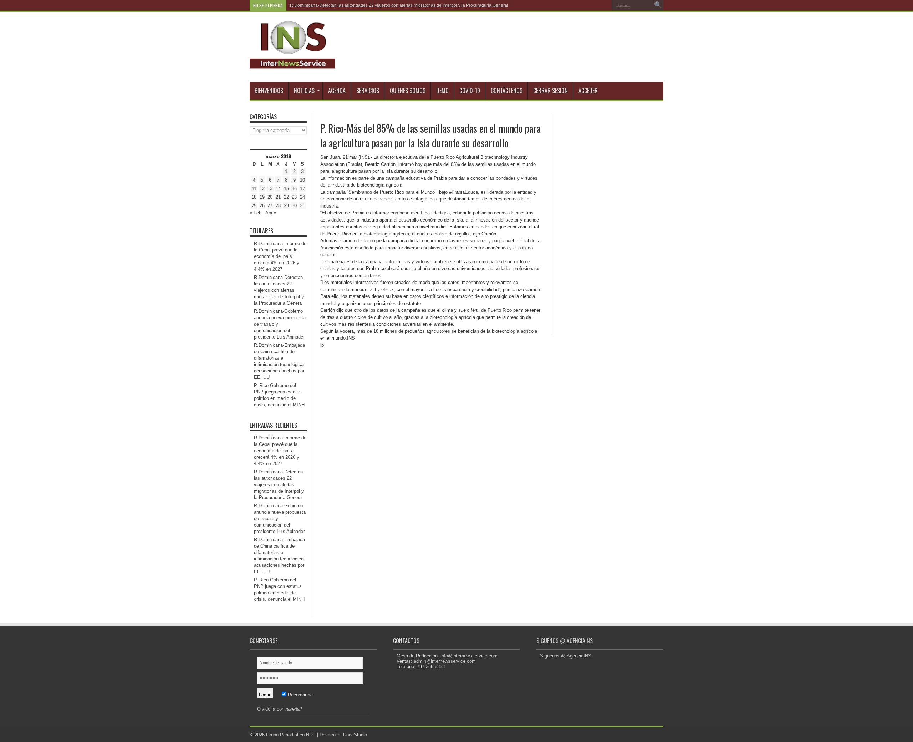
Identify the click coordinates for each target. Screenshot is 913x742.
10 (302, 180)
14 (278, 188)
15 (286, 188)
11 (254, 188)
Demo (442, 90)
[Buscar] (658, 5)
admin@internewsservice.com (445, 661)
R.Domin (298, 5)
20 (269, 197)
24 (302, 197)
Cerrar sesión (550, 90)
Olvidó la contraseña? (279, 709)
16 (294, 188)
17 (302, 188)
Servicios (367, 90)
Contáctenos (506, 90)
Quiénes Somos (407, 90)
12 (262, 188)
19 (262, 197)
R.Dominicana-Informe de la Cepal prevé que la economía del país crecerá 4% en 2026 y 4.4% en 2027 (280, 256)
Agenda (337, 90)
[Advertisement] (609, 221)
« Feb (255, 212)
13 (269, 188)
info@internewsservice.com (469, 656)
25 (253, 205)
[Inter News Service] (292, 63)
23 (294, 197)
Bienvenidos (269, 90)
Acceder (588, 90)
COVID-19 (469, 90)
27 (269, 205)
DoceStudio (355, 734)
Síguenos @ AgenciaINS (564, 640)
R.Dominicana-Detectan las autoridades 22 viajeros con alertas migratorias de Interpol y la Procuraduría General (279, 290)
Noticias (304, 90)
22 (286, 197)
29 (286, 205)
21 (278, 197)
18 (253, 197)
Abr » (270, 212)
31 (302, 205)
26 (262, 205)
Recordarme (299, 694)
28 (278, 205)
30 (294, 205)
